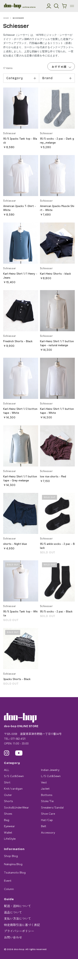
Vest (44, 782)
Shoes (8, 813)
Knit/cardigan (13, 788)
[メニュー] (72, 6)
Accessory (48, 832)
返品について (13, 912)
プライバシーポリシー (19, 931)
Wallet (8, 832)
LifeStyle (10, 838)
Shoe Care (48, 813)
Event (7, 880)
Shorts (8, 801)
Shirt (7, 782)
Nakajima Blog (13, 864)
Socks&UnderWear (16, 807)
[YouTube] (19, 753)
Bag (6, 820)
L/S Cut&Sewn (51, 776)
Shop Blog (11, 856)
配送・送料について (17, 906)
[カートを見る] (64, 6)
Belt (43, 826)
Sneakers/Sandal (52, 807)
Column (9, 889)
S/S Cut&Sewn (14, 776)
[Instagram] (6, 753)
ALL (6, 770)
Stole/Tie (47, 801)
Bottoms (46, 795)
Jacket (45, 788)
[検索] (56, 6)
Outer (8, 795)
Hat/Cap (47, 820)
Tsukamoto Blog (15, 872)
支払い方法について (17, 918)
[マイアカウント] (48, 6)
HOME (6, 18)
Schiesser (18, 18)
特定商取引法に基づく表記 (22, 925)
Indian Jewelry (50, 770)
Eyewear (9, 826)
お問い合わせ (13, 937)
